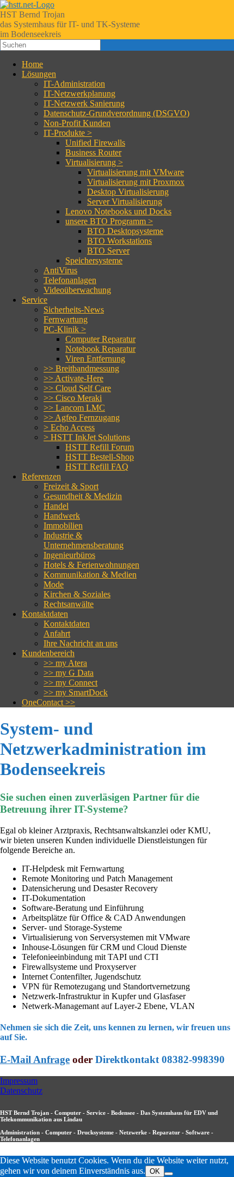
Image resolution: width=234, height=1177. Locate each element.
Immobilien (63, 525)
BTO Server (108, 250)
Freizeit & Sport (71, 486)
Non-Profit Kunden (77, 123)
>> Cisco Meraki (73, 398)
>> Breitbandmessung (81, 368)
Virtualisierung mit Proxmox (135, 182)
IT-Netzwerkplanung (79, 93)
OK (155, 1171)
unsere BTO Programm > (109, 221)
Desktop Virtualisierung (128, 191)
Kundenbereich (48, 653)
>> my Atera (65, 663)
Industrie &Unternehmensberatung (84, 540)
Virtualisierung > (94, 162)
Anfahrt (57, 633)
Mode (54, 584)
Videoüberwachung (77, 290)
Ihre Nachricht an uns (81, 643)
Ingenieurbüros (69, 555)
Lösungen (39, 74)
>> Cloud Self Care (77, 388)
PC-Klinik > (65, 329)
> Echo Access (69, 427)
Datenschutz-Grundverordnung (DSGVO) (116, 113)
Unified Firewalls (95, 142)
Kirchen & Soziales (77, 594)
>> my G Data (69, 672)
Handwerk (62, 515)
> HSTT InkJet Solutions (87, 437)
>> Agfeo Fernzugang (82, 417)
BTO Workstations (119, 240)
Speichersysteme (93, 260)
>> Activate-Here (73, 378)
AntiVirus (60, 270)
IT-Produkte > (68, 132)
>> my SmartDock (76, 692)
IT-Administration (74, 83)
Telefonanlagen (70, 280)
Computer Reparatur (100, 339)
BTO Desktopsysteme (125, 231)
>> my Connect (70, 682)
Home (32, 64)
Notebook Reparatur (100, 348)
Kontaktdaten (45, 613)
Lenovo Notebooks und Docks (118, 211)
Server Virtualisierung (124, 201)
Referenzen (41, 476)
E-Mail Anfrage (35, 1059)
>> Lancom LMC (74, 407)
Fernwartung (66, 319)
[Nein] (168, 1173)
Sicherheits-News (74, 309)
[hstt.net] (27, 4)
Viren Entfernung (95, 358)
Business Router (93, 152)
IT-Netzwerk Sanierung (84, 103)
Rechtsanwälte (69, 604)
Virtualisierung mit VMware (135, 172)
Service (34, 299)
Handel (56, 506)
